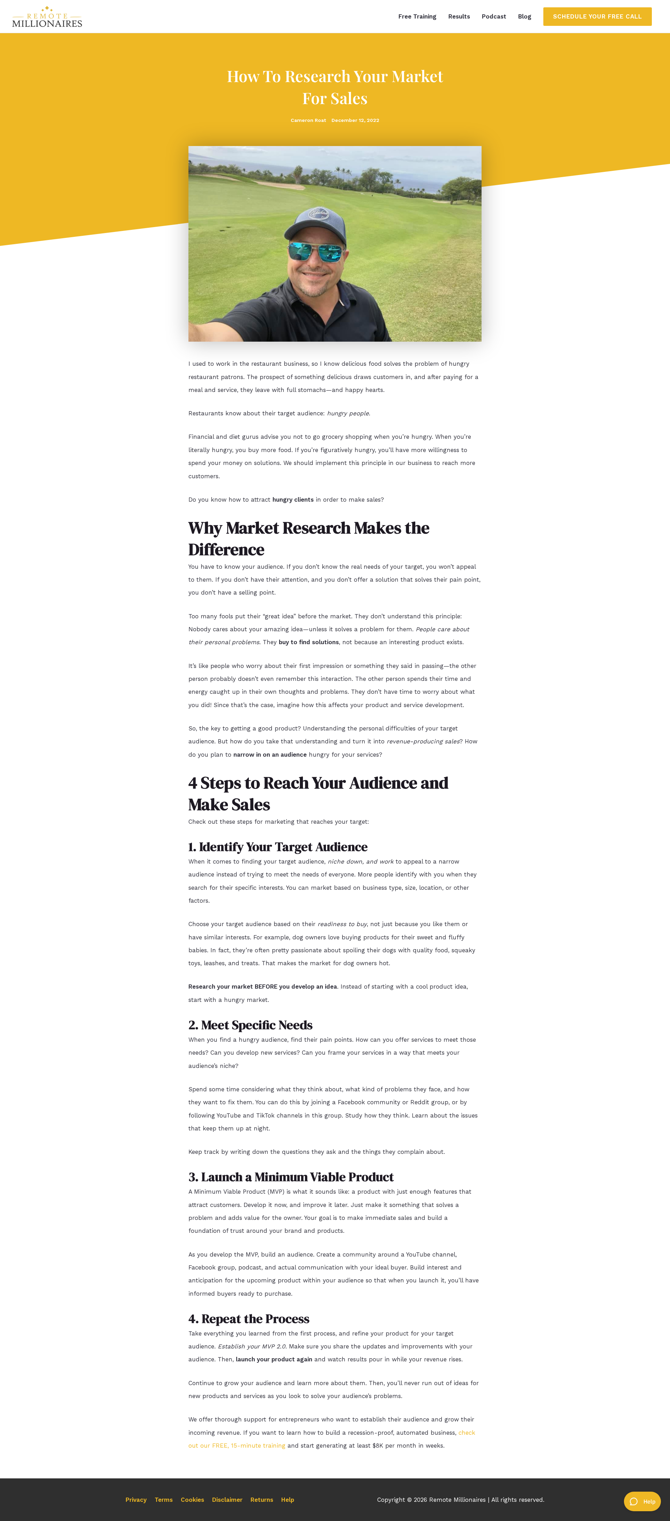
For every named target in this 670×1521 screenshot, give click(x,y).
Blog (524, 16)
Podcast (494, 16)
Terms (164, 1499)
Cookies (192, 1499)
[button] (597, 16)
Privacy (136, 1499)
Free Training (418, 16)
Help (287, 1499)
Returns (262, 1499)
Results (459, 16)
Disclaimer (227, 1499)
